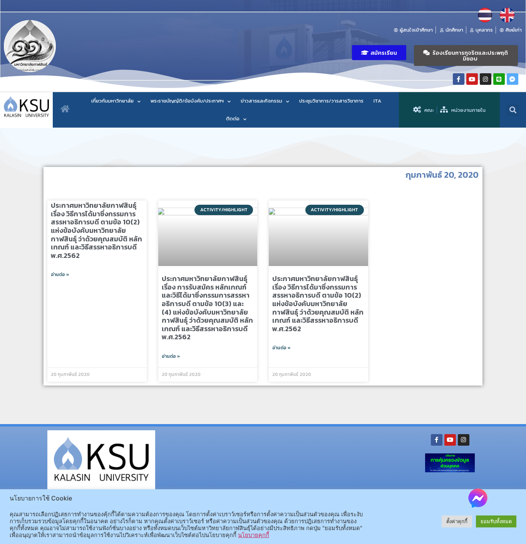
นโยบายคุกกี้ (253, 535)
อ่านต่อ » (60, 274)
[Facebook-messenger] (512, 79)
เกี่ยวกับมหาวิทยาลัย (112, 100)
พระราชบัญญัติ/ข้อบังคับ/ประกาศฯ (187, 100)
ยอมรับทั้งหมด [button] (496, 521)
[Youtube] (472, 79)
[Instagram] (485, 79)
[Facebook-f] (458, 79)
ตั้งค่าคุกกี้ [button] (456, 521)
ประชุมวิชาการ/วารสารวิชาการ (331, 100)
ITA (377, 100)
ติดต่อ (233, 118)
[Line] (499, 79)
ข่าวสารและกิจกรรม (261, 100)
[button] (379, 52)
